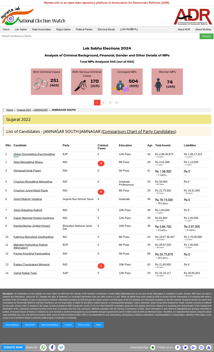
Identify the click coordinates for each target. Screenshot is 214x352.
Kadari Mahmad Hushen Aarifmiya (34, 218)
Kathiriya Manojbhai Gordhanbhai (34, 237)
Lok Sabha (21, 29)
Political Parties (84, 29)
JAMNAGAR (40, 109)
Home (6, 29)
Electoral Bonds (106, 29)
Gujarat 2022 (24, 109)
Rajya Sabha (63, 29)
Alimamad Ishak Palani (27, 170)
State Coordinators (49, 325)
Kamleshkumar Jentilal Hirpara (32, 225)
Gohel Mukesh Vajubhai (28, 199)
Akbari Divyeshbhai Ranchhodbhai (34, 154)
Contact (68, 325)
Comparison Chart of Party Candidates (139, 131)
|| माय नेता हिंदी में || (129, 29)
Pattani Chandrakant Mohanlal (32, 264)
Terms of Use (84, 325)
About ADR (184, 29)
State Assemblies (41, 29)
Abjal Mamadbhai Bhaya (28, 162)
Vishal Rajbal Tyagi (25, 273)
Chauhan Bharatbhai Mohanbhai (33, 181)
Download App (139, 347)
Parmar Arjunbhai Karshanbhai (32, 253)
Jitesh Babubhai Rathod (28, 210)
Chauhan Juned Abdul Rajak (31, 190)
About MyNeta (203, 29)
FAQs (98, 325)
